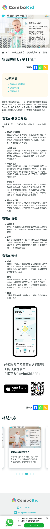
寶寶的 (13, 84)
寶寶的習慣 (14, 91)
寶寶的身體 (14, 87)
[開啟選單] (46, 7)
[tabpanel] (25, 448)
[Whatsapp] (40, 67)
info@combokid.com (27, 512)
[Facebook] (35, 67)
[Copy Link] (45, 67)
